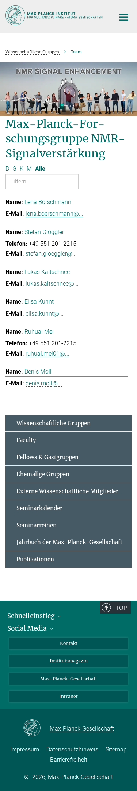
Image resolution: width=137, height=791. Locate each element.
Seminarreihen (36, 525)
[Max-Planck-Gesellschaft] (36, 728)
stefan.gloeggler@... (51, 253)
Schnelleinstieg (31, 616)
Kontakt (68, 643)
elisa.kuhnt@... (45, 313)
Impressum (24, 749)
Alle (40, 168)
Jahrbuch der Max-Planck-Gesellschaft (69, 542)
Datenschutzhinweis (72, 749)
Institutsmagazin (69, 661)
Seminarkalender (39, 508)
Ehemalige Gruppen (42, 474)
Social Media (27, 628)
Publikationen (35, 559)
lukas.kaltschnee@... (52, 283)
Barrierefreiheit (68, 759)
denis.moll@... (44, 383)
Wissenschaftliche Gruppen (53, 423)
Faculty (26, 440)
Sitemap (116, 749)
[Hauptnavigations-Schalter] (124, 17)
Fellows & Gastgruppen (47, 457)
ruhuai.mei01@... (47, 353)
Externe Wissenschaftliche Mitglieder (67, 491)
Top (121, 608)
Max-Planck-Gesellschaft (68, 679)
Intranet (68, 696)
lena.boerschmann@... (54, 213)
